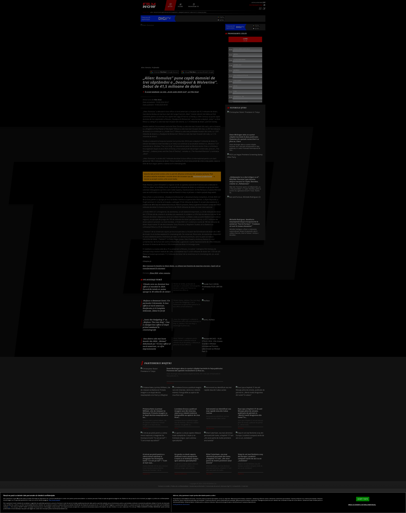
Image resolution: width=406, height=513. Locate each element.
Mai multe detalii (54, 500)
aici (9, 507)
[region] (203, 502)
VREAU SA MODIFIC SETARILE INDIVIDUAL (362, 504)
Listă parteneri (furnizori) (181, 504)
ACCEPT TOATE (363, 499)
